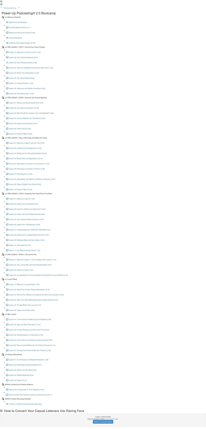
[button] (1, 2)
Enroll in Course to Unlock (103, 422)
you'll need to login (111, 419)
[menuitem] (1, 5)
